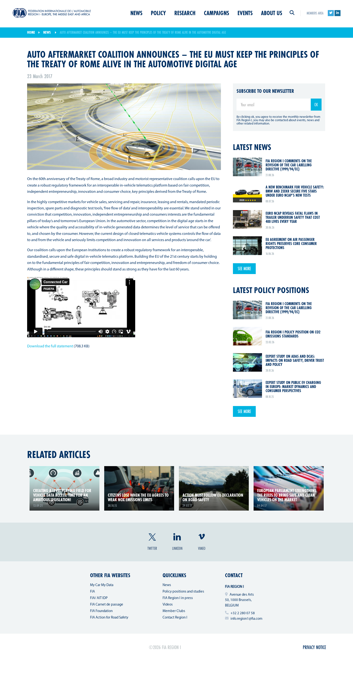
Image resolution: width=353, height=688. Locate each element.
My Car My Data (101, 585)
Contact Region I (175, 617)
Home (31, 32)
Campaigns (216, 13)
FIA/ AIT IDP (99, 598)
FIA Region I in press (178, 598)
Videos (168, 605)
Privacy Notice (314, 647)
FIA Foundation (101, 611)
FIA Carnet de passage (106, 605)
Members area (315, 13)
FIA (92, 592)
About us (271, 13)
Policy (158, 13)
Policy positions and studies (183, 592)
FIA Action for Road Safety (109, 617)
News (136, 13)
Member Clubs (174, 611)
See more (244, 268)
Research (184, 13)
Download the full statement (50, 346)
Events (245, 13)
